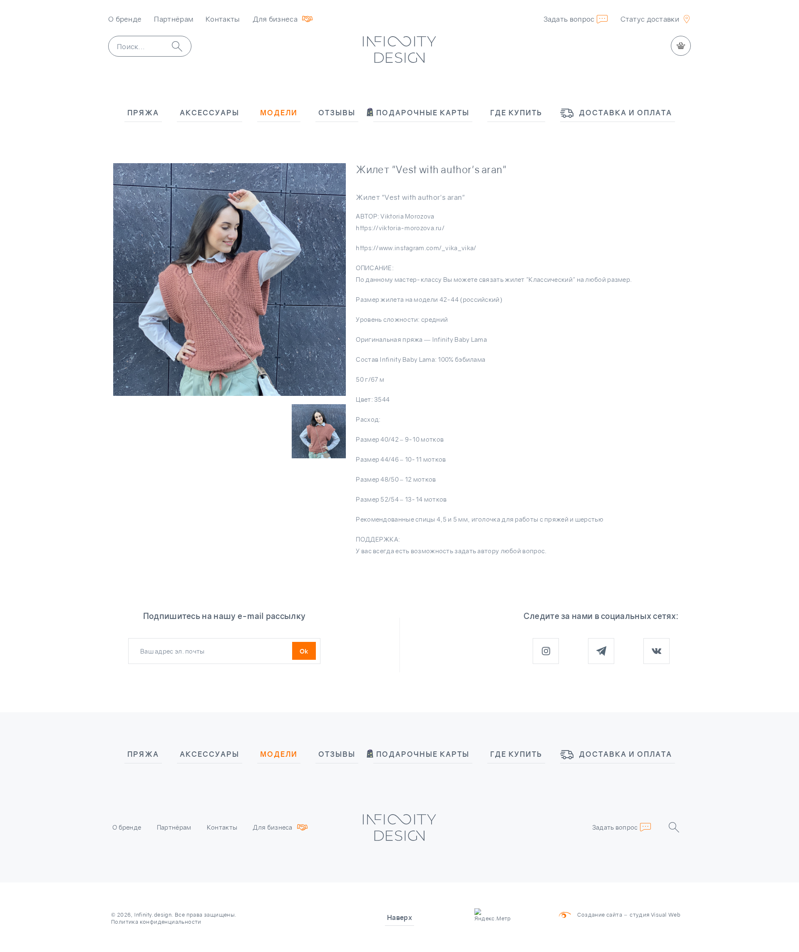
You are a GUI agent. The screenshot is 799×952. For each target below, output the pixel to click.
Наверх (399, 917)
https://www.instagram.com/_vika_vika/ (416, 247)
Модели (279, 112)
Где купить (516, 112)
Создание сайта (599, 914)
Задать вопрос (569, 19)
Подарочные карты (422, 112)
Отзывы (336, 112)
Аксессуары (209, 112)
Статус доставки (650, 19)
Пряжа (143, 112)
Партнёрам (173, 19)
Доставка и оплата (625, 112)
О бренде (124, 19)
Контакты (223, 19)
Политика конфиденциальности (156, 921)
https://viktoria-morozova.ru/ (400, 227)
